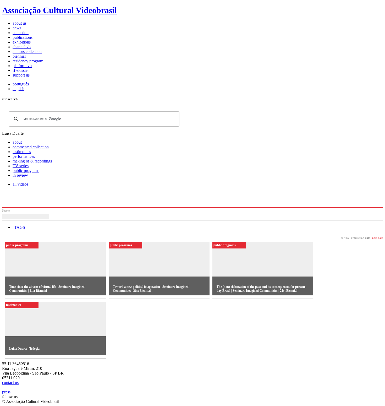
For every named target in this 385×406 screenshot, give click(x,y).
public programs (26, 170)
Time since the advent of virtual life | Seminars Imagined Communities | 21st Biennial (47, 289)
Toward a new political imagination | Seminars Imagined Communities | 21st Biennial (151, 289)
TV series (21, 166)
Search (6, 210)
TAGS (19, 227)
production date (360, 237)
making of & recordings (32, 161)
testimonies (22, 151)
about (17, 142)
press (6, 392)
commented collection (31, 147)
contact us (10, 382)
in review (20, 175)
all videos (20, 184)
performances (24, 156)
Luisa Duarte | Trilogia (24, 348)
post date (377, 237)
